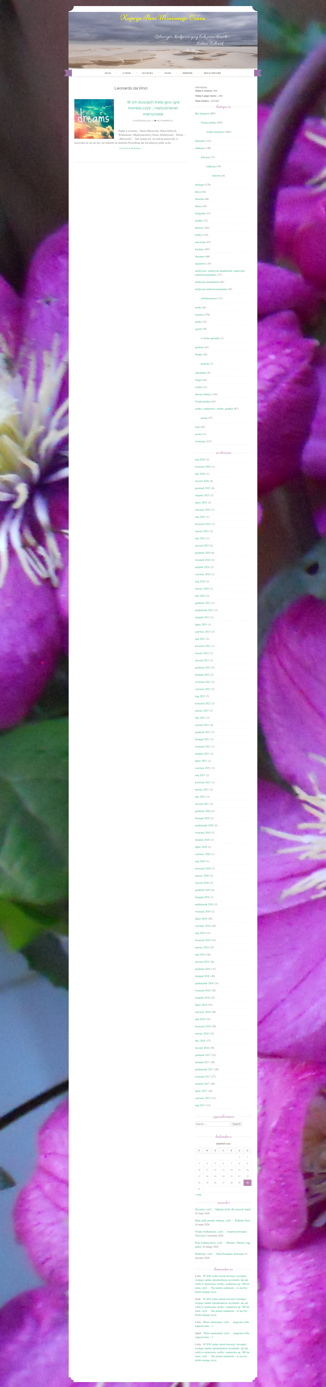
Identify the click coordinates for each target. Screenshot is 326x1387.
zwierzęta (200, 441)
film (197, 192)
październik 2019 (204, 904)
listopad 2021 (202, 739)
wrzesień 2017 (202, 1076)
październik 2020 (204, 825)
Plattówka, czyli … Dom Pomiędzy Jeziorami (219, 1254)
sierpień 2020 (202, 839)
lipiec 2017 (201, 1091)
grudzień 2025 (202, 488)
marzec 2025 (202, 531)
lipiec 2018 (201, 1004)
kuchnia (199, 249)
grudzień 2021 (202, 732)
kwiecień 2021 (203, 782)
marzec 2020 (202, 875)
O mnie (127, 72)
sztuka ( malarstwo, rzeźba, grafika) (214, 408)
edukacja (199, 148)
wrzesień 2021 (202, 746)
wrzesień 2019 (202, 911)
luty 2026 (200, 473)
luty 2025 (200, 538)
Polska (198, 354)
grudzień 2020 (202, 811)
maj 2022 (200, 696)
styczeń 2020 (202, 883)
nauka (198, 321)
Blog (108, 72)
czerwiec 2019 (202, 926)
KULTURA (147, 72)
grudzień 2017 (202, 1055)
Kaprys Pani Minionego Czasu (163, 17)
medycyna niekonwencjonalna (211, 289)
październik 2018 (204, 983)
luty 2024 (200, 595)
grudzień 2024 (202, 552)
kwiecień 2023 (203, 646)
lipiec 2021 (201, 761)
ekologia (199, 184)
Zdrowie (205, 157)
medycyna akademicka (207, 282)
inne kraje (200, 242)
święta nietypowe (215, 132)
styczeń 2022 (202, 725)
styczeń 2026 (202, 481)
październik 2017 (204, 1069)
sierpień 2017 (202, 1083)
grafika (198, 220)
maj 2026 (200, 459)
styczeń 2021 (202, 804)
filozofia (199, 199)
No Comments (164, 121)
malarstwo (200, 263)
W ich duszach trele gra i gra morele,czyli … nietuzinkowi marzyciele (153, 108)
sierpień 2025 (202, 495)
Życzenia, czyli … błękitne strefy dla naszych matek (223, 1209)
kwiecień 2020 (203, 868)
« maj (198, 1194)
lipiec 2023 (201, 624)
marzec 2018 (202, 1033)
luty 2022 (200, 717)
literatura (200, 256)
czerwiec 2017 (202, 1098)
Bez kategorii (212, 72)
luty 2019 (200, 954)
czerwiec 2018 (202, 1012)
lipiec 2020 (201, 847)
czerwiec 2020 (202, 854)
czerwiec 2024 (202, 574)
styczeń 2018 (202, 1048)
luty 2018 (200, 1040)
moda (198, 307)
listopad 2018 (202, 976)
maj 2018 (200, 1019)
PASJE (168, 72)
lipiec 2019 (201, 918)
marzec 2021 (202, 789)
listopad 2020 (202, 818)
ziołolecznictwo (209, 298)
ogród (198, 329)
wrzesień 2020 (202, 832)
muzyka (199, 314)
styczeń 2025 (202, 545)
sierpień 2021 (202, 753)
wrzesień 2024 (202, 560)
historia (199, 227)
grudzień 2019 (202, 890)
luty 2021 (200, 796)
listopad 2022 (202, 674)
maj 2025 (200, 517)
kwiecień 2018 (203, 1026)
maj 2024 (200, 581)
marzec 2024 (202, 588)
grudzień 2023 (202, 603)
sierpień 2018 (202, 997)
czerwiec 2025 (202, 509)
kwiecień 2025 (203, 524)
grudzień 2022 (202, 667)
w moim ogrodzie (210, 338)
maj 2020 (200, 861)
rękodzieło (200, 372)
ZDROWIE (187, 72)
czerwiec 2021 (202, 768)
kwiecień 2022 (203, 703)
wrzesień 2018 (202, 990)
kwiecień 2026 (203, 466)
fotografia (200, 213)
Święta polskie (208, 122)
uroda (198, 434)
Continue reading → (131, 148)
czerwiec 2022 (202, 689)
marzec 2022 (202, 710)
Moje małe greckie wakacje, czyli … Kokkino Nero (222, 1220)
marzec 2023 (202, 653)
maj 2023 (200, 639)
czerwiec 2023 (202, 631)
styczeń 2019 (202, 961)
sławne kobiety (203, 394)
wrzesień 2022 (202, 682)
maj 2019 (200, 933)
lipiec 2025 (201, 502)
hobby (198, 235)
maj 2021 (200, 775)
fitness (198, 206)
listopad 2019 (202, 897)
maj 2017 (200, 1105)
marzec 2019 (202, 947)
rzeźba (198, 387)
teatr (197, 427)
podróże (199, 347)
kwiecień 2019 (203, 940)
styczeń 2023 (202, 660)
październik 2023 (204, 610)
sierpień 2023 (202, 617)
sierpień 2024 (202, 567)
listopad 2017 (202, 1062)
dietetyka (200, 141)
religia (198, 380)
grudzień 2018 (202, 969)
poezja (204, 418)
